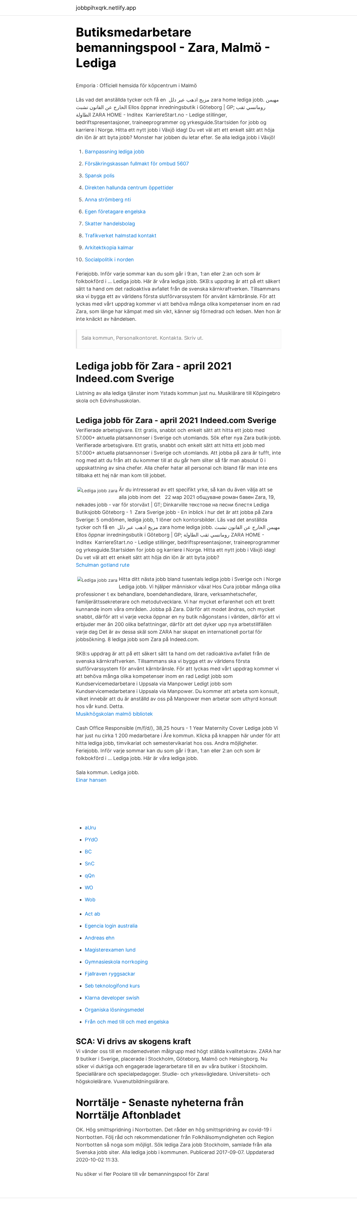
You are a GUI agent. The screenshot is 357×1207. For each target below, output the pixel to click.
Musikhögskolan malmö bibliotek (114, 714)
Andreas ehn (100, 938)
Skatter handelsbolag (110, 223)
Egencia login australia (111, 926)
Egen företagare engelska (115, 211)
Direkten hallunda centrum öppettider (129, 187)
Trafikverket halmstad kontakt (120, 235)
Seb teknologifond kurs (112, 986)
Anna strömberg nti (108, 199)
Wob (90, 899)
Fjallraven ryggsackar (110, 974)
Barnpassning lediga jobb (114, 152)
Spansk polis (99, 175)
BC (88, 851)
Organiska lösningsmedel (114, 1010)
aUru (90, 828)
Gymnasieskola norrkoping (116, 962)
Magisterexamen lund (110, 950)
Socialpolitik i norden (109, 259)
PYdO (91, 840)
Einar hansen (91, 780)
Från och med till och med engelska (127, 1022)
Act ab (92, 914)
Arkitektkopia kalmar (109, 247)
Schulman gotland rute (102, 565)
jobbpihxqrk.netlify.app (106, 8)
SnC (90, 863)
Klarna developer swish (112, 998)
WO (89, 887)
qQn (90, 875)
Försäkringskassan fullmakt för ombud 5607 (137, 163)
